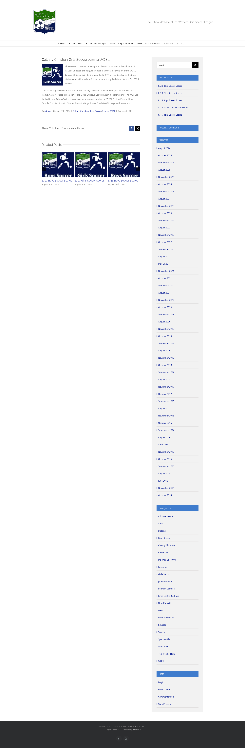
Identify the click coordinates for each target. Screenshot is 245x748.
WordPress (137, 729)
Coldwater (163, 552)
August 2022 (164, 256)
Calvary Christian (81, 111)
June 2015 (163, 480)
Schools (162, 624)
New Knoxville (165, 603)
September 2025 (166, 162)
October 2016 (165, 422)
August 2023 (164, 227)
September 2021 (166, 285)
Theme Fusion (140, 726)
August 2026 (164, 148)
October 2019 (165, 336)
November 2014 (166, 488)
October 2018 (165, 365)
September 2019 (166, 343)
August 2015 (164, 473)
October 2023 (165, 213)
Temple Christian (166, 653)
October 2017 (165, 394)
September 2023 (166, 220)
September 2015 (166, 466)
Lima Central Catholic (168, 595)
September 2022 (166, 249)
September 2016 (166, 430)
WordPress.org (165, 703)
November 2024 (166, 177)
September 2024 (166, 191)
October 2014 (165, 495)
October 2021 (165, 278)
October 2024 (165, 184)
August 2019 (164, 350)
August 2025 (164, 169)
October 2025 (165, 155)
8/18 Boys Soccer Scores (123, 180)
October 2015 (165, 459)
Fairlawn (162, 567)
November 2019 (166, 328)
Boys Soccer (164, 538)
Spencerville (164, 639)
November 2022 (166, 234)
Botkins (162, 530)
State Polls (163, 646)
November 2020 (166, 299)
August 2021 (164, 292)
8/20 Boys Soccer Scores (57, 180)
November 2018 (166, 357)
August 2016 (164, 437)
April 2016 (163, 444)
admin (48, 111)
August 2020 (164, 321)
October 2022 (165, 242)
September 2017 (166, 401)
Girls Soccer (95, 111)
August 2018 (164, 379)
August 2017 (164, 408)
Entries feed (164, 689)
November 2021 (166, 271)
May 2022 (163, 263)
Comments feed (166, 696)
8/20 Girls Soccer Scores (89, 180)
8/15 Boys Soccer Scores (170, 114)
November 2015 (166, 451)
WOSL (112, 111)
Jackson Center (165, 581)
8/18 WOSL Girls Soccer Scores (173, 107)
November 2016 (166, 415)
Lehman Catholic (166, 588)
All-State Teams (165, 516)
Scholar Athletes (166, 617)
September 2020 (166, 314)
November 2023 (166, 205)
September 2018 (166, 372)
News (161, 610)
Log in (161, 682)
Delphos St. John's (167, 559)
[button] (183, 43)
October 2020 (165, 307)
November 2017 (166, 386)
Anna (160, 523)
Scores (105, 111)
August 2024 (164, 198)
